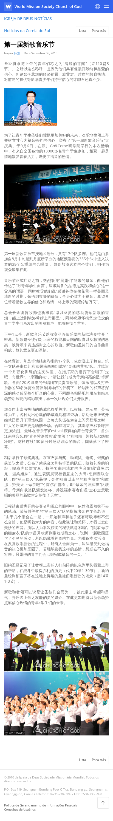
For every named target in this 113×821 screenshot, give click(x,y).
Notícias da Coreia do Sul (27, 30)
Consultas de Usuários (20, 809)
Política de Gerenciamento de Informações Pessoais (41, 805)
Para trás (99, 30)
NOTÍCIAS (28, 18)
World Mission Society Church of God (48, 6)
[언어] (97, 6)
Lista (82, 30)
